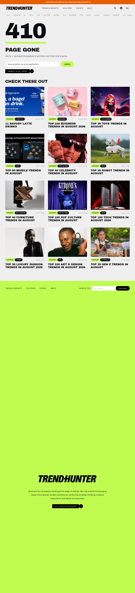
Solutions (67, 8)
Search (67, 64)
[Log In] (121, 8)
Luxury (97, 15)
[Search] (115, 8)
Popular (17, 15)
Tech (31, 15)
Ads (64, 15)
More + (130, 15)
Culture (47, 15)
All (8, 15)
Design (56, 15)
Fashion (106, 15)
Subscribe (122, 288)
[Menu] (127, 8)
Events (79, 8)
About (90, 8)
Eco (81, 15)
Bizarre (116, 15)
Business (72, 15)
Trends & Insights (50, 8)
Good (89, 15)
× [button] (132, 2)
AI (24, 15)
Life (38, 15)
